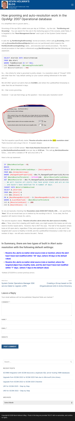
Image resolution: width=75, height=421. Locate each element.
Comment (6, 302)
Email (4, 328)
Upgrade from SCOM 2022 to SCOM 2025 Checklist (22, 382)
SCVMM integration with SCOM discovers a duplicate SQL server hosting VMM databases (36, 373)
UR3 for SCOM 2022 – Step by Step (16, 391)
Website (5, 337)
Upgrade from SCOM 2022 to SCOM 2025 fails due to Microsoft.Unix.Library (31, 377)
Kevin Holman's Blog (19, 3)
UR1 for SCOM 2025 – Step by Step (16, 386)
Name (4, 319)
